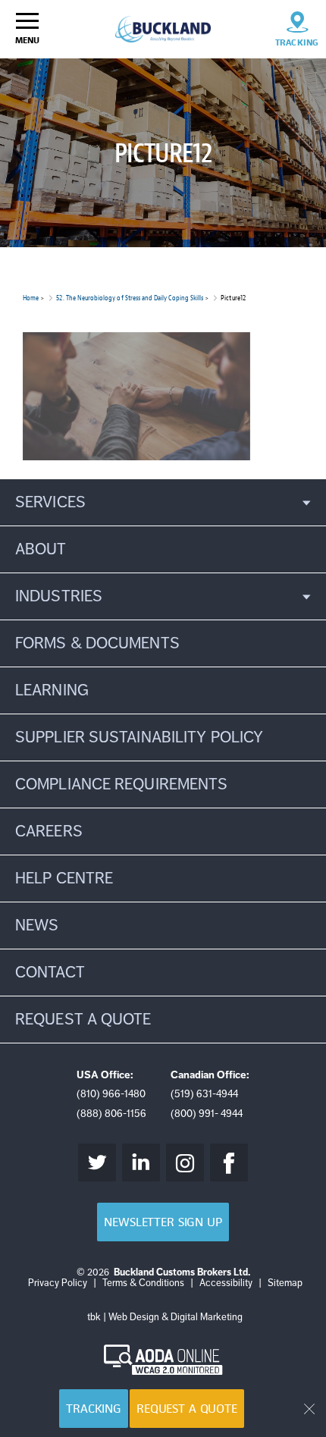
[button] (163, 502)
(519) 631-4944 (204, 1093)
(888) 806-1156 (111, 1113)
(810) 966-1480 (111, 1093)
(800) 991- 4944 (207, 1113)
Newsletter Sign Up (162, 1222)
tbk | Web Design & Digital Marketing (165, 1317)
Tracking (93, 1409)
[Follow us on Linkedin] (141, 1162)
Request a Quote (186, 1409)
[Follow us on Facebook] (229, 1162)
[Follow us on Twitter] (97, 1162)
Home (31, 298)
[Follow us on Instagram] (185, 1162)
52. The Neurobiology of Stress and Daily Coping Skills (129, 298)
